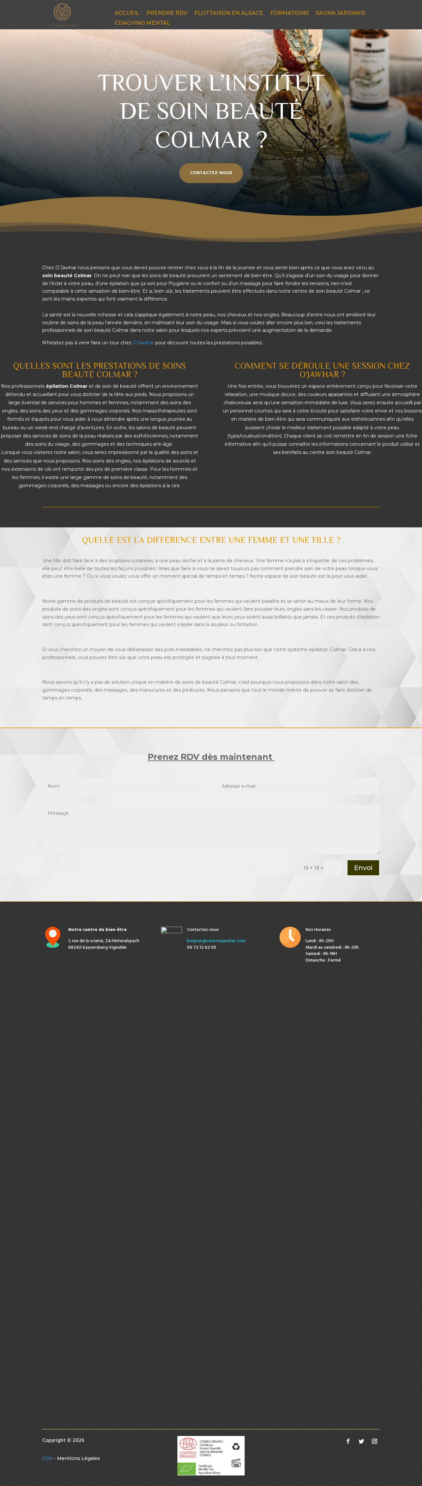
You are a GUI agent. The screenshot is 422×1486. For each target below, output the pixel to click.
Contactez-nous (211, 173)
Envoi (363, 868)
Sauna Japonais (340, 13)
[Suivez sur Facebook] (348, 1441)
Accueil (127, 13)
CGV (47, 1458)
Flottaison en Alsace (229, 13)
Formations (289, 13)
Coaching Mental (142, 23)
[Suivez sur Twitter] (361, 1441)
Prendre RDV (166, 13)
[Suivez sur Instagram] (374, 1441)
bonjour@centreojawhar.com (216, 941)
